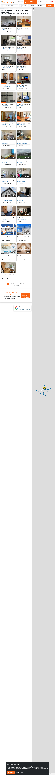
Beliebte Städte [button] (19, 1)
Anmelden (45, 1)
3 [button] (11, 283)
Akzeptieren (11, 772)
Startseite (2, 8)
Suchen (50, 5)
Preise (49, 1)
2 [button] (9, 283)
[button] (22, 284)
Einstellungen (19, 772)
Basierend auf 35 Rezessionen (24, 309)
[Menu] (52, 1)
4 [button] (13, 283)
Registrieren (39, 1)
